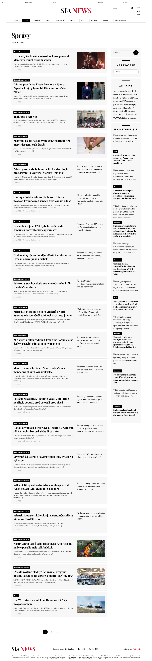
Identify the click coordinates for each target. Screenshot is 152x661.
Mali (123, 98)
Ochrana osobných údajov (63, 649)
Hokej (126, 95)
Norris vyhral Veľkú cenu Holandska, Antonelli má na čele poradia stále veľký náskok (42, 545)
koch (135, 95)
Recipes (106, 20)
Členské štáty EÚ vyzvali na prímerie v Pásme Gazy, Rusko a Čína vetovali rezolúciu (124, 159)
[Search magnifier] (132, 8)
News (26, 20)
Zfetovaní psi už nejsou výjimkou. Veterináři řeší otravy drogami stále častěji (41, 142)
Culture (72, 20)
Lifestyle (94, 20)
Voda (127, 118)
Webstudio (137, 649)
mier (132, 98)
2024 (115, 92)
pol (114, 105)
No (124, 101)
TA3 (133, 111)
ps (134, 104)
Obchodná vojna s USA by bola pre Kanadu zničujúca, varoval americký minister (38, 228)
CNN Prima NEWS (20, 136)
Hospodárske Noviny (21, 52)
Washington (133, 118)
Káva (119, 98)
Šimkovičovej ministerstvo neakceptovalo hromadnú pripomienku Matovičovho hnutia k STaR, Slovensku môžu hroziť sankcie (124, 231)
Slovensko (117, 111)
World (48, 20)
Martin (127, 98)
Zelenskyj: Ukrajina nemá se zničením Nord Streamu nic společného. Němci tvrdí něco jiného (42, 313)
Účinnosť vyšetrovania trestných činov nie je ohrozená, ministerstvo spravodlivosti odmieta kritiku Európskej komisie (124, 342)
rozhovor (120, 108)
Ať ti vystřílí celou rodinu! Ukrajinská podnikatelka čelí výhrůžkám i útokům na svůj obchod (43, 341)
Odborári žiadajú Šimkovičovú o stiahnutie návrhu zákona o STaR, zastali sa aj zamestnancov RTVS (124, 269)
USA (135, 114)
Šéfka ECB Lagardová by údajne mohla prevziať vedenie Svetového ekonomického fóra (41, 486)
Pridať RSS (136, 20)
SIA (76, 10)
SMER (125, 111)
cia (125, 91)
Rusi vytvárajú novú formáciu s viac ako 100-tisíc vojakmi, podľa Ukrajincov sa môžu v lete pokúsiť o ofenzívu (125, 305)
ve (119, 118)
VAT (115, 118)
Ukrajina (130, 115)
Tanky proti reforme (25, 116)
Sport (83, 20)
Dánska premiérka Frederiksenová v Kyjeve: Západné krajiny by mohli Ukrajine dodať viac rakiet (40, 88)
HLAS (121, 94)
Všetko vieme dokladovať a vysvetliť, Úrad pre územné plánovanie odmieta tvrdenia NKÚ (125, 378)
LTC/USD (101, 2)
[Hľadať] (136, 52)
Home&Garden (120, 20)
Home (15, 20)
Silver (54, 2)
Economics (60, 20)
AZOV (122, 92)
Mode (136, 98)
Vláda (123, 118)
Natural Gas (29, 2)
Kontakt (81, 649)
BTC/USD (126, 2)
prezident (128, 104)
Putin (115, 108)
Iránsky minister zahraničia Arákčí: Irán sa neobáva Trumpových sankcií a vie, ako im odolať (42, 199)
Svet (15, 596)
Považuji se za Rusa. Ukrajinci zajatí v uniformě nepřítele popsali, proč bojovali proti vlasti (41, 400)
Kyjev (115, 98)
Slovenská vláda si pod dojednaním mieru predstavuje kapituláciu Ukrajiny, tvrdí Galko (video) (125, 194)
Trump (120, 114)
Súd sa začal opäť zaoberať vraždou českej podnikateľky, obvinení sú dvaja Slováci (125, 413)
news (120, 102)
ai (118, 91)
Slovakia (37, 20)
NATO (115, 101)
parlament (130, 101)
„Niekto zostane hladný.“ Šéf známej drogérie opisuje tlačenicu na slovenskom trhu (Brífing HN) (43, 573)
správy (130, 111)
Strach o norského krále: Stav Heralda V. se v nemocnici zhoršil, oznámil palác (39, 370)
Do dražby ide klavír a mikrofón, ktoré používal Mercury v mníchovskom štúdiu (41, 58)
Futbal (115, 95)
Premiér (120, 105)
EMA (130, 92)
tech (115, 115)
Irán (129, 95)
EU (134, 91)
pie (135, 101)
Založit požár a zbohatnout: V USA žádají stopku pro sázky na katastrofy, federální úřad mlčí (41, 170)
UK (125, 114)
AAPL (77, 2)
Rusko (126, 108)
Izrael (131, 95)
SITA (131, 108)
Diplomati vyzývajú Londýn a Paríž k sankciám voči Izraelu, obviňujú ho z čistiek (43, 257)
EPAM (3, 2)
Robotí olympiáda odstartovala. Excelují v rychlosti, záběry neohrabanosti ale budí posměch (43, 429)
